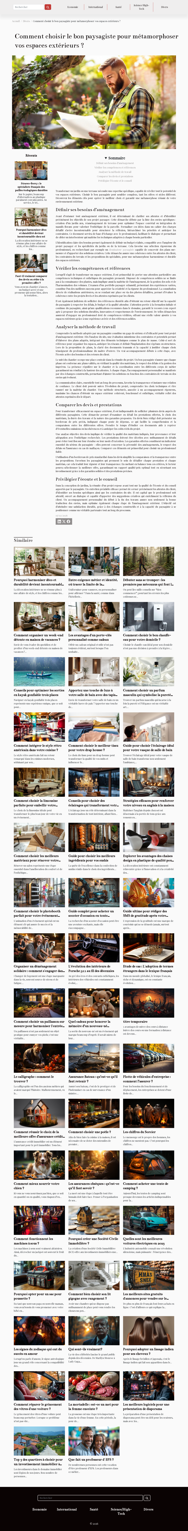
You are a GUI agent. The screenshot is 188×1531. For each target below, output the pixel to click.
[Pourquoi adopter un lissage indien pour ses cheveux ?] (148, 1330)
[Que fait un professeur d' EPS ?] (94, 1440)
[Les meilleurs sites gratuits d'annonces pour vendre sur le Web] (148, 1275)
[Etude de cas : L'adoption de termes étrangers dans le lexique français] (148, 947)
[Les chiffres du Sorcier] (148, 1113)
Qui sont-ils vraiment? (85, 1349)
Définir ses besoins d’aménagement (115, 163)
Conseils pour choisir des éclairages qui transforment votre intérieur (93, 805)
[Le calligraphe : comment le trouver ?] (39, 1057)
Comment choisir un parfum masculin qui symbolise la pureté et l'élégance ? (147, 694)
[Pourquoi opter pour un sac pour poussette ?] (39, 1275)
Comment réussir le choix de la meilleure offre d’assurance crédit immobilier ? (38, 1136)
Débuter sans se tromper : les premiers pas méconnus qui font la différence (148, 584)
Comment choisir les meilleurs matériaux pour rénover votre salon (36, 860)
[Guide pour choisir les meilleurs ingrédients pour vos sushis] (94, 837)
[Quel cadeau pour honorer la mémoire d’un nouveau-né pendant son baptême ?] (94, 1002)
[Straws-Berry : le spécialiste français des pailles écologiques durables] (31, 170)
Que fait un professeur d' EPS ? (91, 1459)
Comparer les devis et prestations (115, 176)
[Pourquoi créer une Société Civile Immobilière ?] (94, 1219)
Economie (72, 7)
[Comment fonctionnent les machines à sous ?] (39, 1219)
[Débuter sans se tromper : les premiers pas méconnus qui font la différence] (148, 561)
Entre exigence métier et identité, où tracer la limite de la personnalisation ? (93, 584)
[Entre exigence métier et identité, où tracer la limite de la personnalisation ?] (94, 561)
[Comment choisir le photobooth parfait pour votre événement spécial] (39, 892)
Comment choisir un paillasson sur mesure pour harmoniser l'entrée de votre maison (39, 1026)
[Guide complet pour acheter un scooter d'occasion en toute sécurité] (94, 892)
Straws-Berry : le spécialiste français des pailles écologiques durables (31, 187)
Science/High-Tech (141, 7)
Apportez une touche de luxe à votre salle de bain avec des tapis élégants (91, 694)
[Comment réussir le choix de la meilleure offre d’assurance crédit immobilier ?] (39, 1113)
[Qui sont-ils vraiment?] (94, 1330)
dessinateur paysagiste (121, 249)
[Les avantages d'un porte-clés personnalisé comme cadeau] (94, 616)
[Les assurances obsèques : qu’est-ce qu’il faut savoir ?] (94, 1164)
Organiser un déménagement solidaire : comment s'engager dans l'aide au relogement (39, 970)
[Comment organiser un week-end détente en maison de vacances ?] (39, 616)
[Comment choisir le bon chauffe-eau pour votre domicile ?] (148, 616)
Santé (119, 7)
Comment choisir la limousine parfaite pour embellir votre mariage (36, 805)
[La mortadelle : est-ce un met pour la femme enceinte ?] (94, 1385)
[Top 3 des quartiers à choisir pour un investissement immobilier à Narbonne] (39, 1440)
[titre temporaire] (148, 1002)
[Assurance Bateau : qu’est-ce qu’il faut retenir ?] (94, 1057)
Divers (164, 7)
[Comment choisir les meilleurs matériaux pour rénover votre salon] (39, 837)
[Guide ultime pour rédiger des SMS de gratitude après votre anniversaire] (148, 892)
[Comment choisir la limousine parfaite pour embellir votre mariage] (39, 781)
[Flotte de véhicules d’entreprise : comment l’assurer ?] (148, 1057)
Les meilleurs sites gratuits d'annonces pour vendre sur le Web (145, 1298)
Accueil (16, 21)
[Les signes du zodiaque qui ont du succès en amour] (39, 1330)
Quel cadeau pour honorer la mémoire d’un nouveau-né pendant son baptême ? (89, 1026)
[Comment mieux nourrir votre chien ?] (39, 1164)
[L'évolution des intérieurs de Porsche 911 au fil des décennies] (94, 947)
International (95, 7)
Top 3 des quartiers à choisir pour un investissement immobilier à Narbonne (38, 1464)
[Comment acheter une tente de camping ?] (148, 1164)
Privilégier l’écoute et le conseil (115, 180)
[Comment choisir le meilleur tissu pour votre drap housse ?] (94, 726)
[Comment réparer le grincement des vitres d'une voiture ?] (39, 1385)
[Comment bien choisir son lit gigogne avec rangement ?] (94, 1275)
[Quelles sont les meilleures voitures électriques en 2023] (148, 1219)
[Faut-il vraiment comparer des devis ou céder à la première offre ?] (31, 263)
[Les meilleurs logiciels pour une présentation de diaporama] (148, 1385)
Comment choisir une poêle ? (89, 1132)
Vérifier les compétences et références (115, 167)
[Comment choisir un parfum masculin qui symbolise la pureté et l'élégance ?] (148, 671)
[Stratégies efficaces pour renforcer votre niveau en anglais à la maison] (148, 781)
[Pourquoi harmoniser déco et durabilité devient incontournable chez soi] (31, 217)
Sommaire (116, 157)
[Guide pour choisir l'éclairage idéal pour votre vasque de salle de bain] (148, 726)
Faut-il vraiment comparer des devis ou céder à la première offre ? (31, 279)
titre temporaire (135, 1022)
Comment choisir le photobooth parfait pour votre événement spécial (37, 915)
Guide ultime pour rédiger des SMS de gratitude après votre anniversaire (145, 915)
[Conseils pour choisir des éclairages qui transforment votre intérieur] (94, 781)
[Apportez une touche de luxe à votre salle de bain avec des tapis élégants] (94, 671)
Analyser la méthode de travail (115, 171)
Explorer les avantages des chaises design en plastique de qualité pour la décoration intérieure (148, 860)
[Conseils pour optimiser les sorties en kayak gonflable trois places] (39, 671)
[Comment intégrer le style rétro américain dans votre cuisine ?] (39, 726)
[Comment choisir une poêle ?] (94, 1113)
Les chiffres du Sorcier (139, 1132)
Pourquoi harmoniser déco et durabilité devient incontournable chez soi (31, 233)
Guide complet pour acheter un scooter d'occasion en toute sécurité (91, 915)
